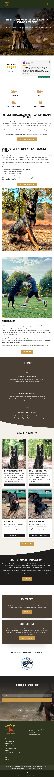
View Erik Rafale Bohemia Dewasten (14, 484)
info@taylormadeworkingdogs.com (38, 729)
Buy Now (27, 611)
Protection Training (11, 748)
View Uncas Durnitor (14, 535)
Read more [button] (25, 73)
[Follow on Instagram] (27, 711)
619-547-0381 (32, 727)
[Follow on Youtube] (33, 711)
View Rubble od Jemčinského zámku (39, 484)
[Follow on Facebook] (20, 711)
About (7, 750)
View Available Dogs (27, 543)
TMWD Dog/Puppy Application (13, 752)
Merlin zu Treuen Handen (37, 522)
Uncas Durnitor (8, 522)
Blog (7, 757)
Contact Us (9, 759)
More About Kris (27, 351)
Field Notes (9, 755)
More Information (27, 638)
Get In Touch (27, 578)
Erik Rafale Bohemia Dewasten (13, 471)
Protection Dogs (10, 741)
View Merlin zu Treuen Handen (39, 535)
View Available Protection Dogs (26, 139)
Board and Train (10, 746)
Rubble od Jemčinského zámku (38, 471)
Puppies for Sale (10, 743)
